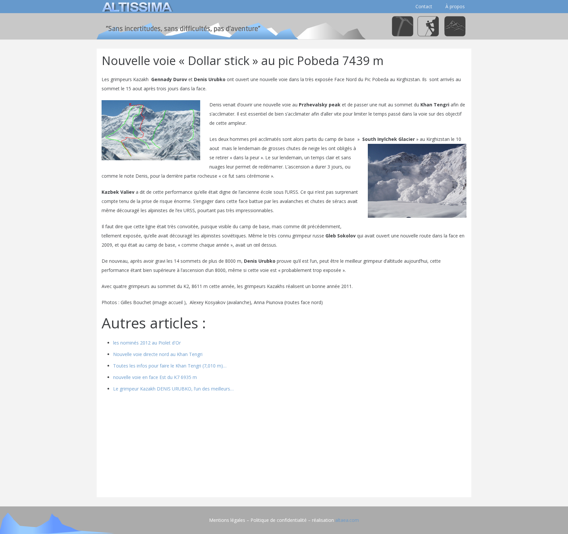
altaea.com (347, 520)
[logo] (136, 6)
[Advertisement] (284, 446)
